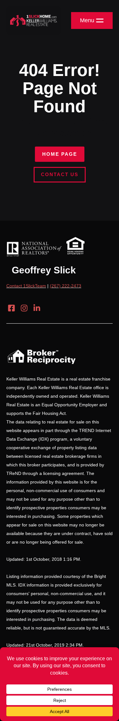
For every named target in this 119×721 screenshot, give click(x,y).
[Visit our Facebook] (11, 308)
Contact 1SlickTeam (26, 285)
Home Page (59, 154)
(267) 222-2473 (65, 285)
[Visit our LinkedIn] (37, 308)
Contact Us (59, 174)
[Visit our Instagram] (24, 308)
